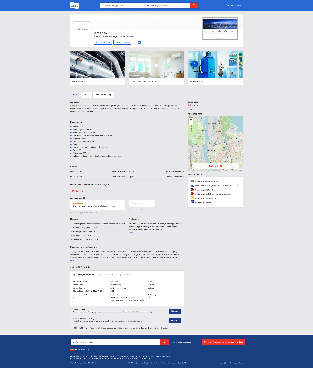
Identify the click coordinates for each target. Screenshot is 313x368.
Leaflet (240, 170)
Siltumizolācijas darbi (82, 235)
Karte (230, 5)
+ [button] (191, 119)
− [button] (191, 123)
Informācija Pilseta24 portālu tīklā (206, 182)
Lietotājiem (224, 363)
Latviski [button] (238, 5)
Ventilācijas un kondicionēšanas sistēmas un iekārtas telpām (99, 224)
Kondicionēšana (143, 229)
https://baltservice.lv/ (175, 171)
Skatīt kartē (214, 166)
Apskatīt (176, 311)
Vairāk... (131, 233)
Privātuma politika (236, 363)
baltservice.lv (135, 36)
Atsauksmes (103, 95)
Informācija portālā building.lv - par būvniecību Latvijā (213, 194)
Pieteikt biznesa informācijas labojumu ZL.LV (225, 342)
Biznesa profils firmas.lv (203, 202)
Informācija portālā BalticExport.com (207, 190)
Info (75, 95)
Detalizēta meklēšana (182, 342)
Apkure (142, 224)
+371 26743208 (103, 42)
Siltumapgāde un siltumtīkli (84, 231)
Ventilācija (134, 224)
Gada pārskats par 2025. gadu (85, 319)
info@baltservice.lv (175, 177)
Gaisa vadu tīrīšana (155, 224)
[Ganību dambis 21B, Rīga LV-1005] (215, 143)
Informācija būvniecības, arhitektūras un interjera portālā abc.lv (216, 186)
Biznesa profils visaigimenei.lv (205, 198)
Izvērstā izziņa (79, 309)
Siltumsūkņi (156, 229)
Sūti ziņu (79, 191)
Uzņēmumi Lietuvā (82, 350)
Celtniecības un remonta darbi (85, 239)
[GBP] (139, 42)
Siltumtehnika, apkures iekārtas (86, 227)
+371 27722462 (122, 42)
